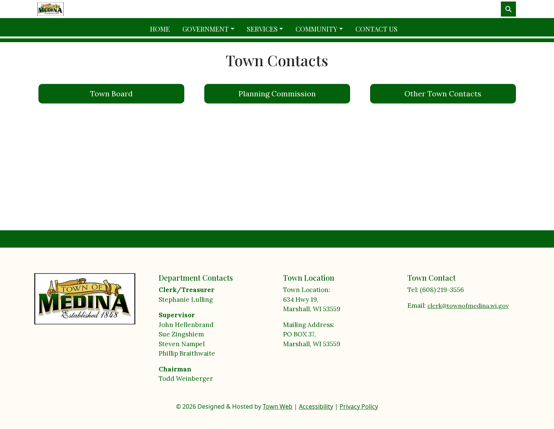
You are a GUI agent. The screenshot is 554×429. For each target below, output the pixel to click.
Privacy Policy (359, 406)
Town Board (111, 93)
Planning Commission (277, 93)
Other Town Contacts (442, 93)
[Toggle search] (508, 9)
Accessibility (316, 406)
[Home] (50, 8)
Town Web (277, 406)
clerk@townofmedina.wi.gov (468, 305)
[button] (211, 29)
